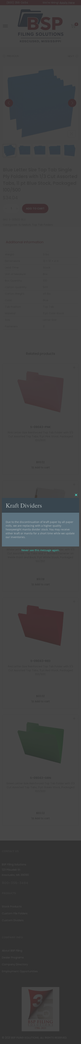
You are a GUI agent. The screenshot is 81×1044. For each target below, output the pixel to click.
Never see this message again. (40, 550)
